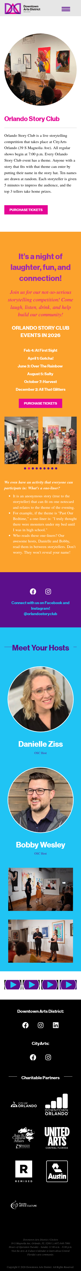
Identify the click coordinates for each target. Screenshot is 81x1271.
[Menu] (66, 9)
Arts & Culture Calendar (33, 1250)
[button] (25, 468)
